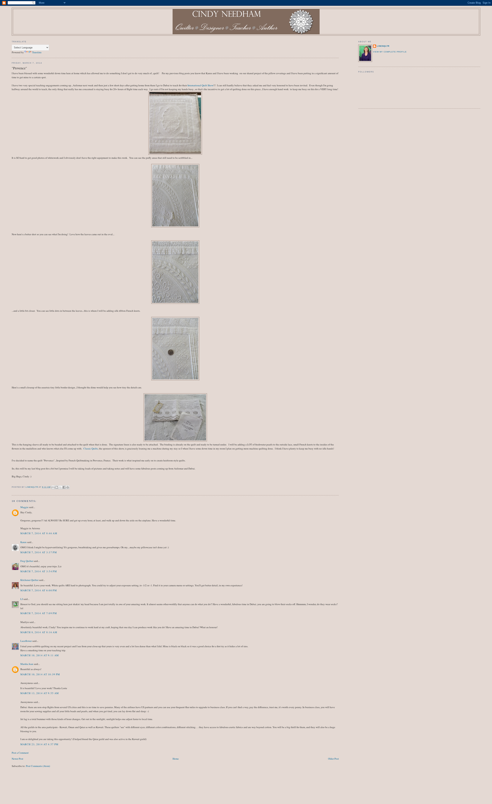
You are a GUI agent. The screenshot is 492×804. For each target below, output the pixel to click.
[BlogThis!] (57, 487)
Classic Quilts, (90, 448)
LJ (21, 599)
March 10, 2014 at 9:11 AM (39, 655)
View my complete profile (389, 52)
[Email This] (53, 487)
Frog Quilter (26, 561)
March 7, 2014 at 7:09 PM (38, 613)
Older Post (333, 758)
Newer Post (17, 758)
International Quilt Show (200, 85)
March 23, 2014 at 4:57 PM (39, 744)
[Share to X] (60, 487)
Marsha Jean (26, 664)
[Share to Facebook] (64, 487)
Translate (37, 52)
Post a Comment (20, 752)
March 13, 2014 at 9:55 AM (39, 693)
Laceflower (26, 641)
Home (176, 758)
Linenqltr (383, 46)
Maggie (24, 507)
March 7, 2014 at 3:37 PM (38, 552)
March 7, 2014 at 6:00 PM (38, 590)
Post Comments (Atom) (38, 766)
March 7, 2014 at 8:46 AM (38, 533)
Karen (23, 542)
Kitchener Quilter (29, 580)
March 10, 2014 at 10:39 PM (40, 674)
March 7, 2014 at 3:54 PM (38, 571)
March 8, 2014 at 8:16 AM (38, 632)
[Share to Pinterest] (68, 487)
